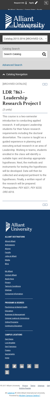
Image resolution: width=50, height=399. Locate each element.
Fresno (8, 350)
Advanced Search (12, 64)
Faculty (39, 9)
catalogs (11, 393)
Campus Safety (30, 9)
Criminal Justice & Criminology (17, 318)
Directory (20, 9)
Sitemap (8, 290)
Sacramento (10, 354)
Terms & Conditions (13, 286)
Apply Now (9, 279)
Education (9, 311)
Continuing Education (13, 326)
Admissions (10, 245)
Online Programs (11, 322)
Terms (32, 386)
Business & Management (15, 314)
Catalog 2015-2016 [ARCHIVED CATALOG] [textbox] (25, 38)
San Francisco (10, 346)
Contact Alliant (11, 275)
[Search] (44, 54)
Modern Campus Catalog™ (29, 396)
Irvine (7, 358)
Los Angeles (10, 343)
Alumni (8, 249)
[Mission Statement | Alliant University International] (25, 17)
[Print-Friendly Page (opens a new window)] (44, 84)
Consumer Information (14, 294)
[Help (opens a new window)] (46, 84)
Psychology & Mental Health (16, 307)
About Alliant (10, 241)
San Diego (9, 339)
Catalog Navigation (17, 74)
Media (7, 260)
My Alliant (11, 9)
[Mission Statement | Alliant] (25, 226)
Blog (7, 264)
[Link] (20, 3)
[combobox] (25, 38)
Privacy (8, 282)
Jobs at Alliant (11, 256)
